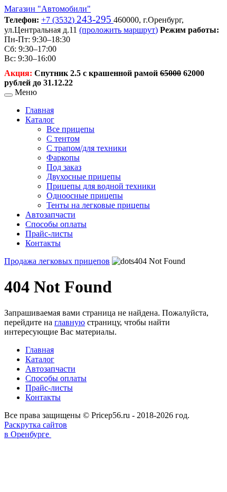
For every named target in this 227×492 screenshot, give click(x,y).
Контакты (43, 243)
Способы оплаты (56, 224)
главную (69, 322)
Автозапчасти (50, 214)
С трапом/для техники (86, 148)
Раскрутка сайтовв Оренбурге (35, 429)
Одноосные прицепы (84, 195)
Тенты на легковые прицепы (98, 205)
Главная (39, 110)
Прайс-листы (49, 233)
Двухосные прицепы (83, 176)
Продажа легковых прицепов (57, 261)
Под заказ (63, 167)
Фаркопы (63, 157)
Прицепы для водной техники (101, 186)
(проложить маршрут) (118, 29)
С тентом (63, 138)
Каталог (39, 119)
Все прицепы (70, 129)
